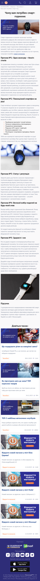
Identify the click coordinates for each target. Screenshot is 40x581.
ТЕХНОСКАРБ (4, 7)
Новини (12, 7)
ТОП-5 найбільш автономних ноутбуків (18, 418)
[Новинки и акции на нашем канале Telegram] (32, 555)
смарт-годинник (19, 54)
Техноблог (20, 7)
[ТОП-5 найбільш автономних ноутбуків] (20, 407)
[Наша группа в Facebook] (8, 555)
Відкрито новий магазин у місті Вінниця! (19, 522)
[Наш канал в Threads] (18, 555)
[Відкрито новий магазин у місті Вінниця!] (20, 511)
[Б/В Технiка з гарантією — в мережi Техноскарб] (22, 555)
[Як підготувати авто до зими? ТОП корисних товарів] (20, 370)
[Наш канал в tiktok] (27, 555)
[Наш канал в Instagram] (13, 555)
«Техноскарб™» (29, 575)
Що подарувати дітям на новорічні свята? (19, 346)
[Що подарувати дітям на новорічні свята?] (20, 335)
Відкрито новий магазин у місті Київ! (17, 490)
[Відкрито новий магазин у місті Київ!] (20, 479)
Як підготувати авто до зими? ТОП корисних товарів (16, 382)
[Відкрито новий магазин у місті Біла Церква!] (20, 442)
